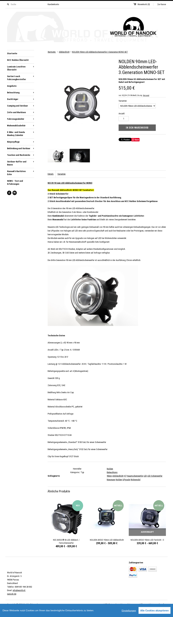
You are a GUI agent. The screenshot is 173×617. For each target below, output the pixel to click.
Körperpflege (20, 142)
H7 (125, 476)
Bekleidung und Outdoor (20, 148)
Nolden (110, 468)
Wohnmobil (135, 479)
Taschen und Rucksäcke (20, 155)
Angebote (12, 86)
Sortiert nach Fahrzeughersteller (20, 78)
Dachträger (20, 99)
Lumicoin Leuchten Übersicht (20, 68)
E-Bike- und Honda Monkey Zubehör (20, 133)
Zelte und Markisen (20, 112)
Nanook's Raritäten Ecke (20, 173)
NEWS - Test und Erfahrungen (15, 182)
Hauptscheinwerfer (135, 476)
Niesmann (111, 479)
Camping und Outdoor (20, 105)
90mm (109, 476)
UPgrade (126, 479)
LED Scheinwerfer (154, 476)
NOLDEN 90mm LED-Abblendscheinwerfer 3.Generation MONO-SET (100, 52)
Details (51, 174)
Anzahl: (122, 113)
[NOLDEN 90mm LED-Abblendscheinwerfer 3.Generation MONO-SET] (58, 156)
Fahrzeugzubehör (20, 119)
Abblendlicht (117, 476)
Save (137, 139)
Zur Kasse (161, 4)
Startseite (12, 53)
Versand (146, 95)
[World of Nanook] (86, 27)
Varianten (123, 101)
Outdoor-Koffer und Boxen (20, 163)
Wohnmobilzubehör (20, 125)
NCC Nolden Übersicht (18, 60)
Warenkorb (144, 4)
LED (145, 476)
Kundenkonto (53, 4)
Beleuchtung (20, 92)
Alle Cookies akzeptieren (154, 610)
